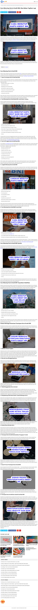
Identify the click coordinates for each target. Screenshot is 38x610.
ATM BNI (5, 5)
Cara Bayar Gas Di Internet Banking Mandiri (8, 568)
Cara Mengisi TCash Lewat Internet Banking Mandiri (9, 587)
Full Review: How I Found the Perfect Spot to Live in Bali (10, 561)
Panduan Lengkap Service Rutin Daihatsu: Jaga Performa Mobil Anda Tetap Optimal (14, 563)
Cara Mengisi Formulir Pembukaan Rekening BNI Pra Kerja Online (31, 548)
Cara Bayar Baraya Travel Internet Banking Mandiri (9, 573)
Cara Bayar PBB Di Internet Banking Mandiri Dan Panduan (10, 570)
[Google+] (18, 12)
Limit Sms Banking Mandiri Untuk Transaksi (8, 577)
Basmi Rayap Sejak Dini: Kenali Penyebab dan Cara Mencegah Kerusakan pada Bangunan (15, 565)
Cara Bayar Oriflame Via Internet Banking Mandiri (9, 572)
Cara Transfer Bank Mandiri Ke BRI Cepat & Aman (9, 575)
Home (2, 5)
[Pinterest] (20, 12)
